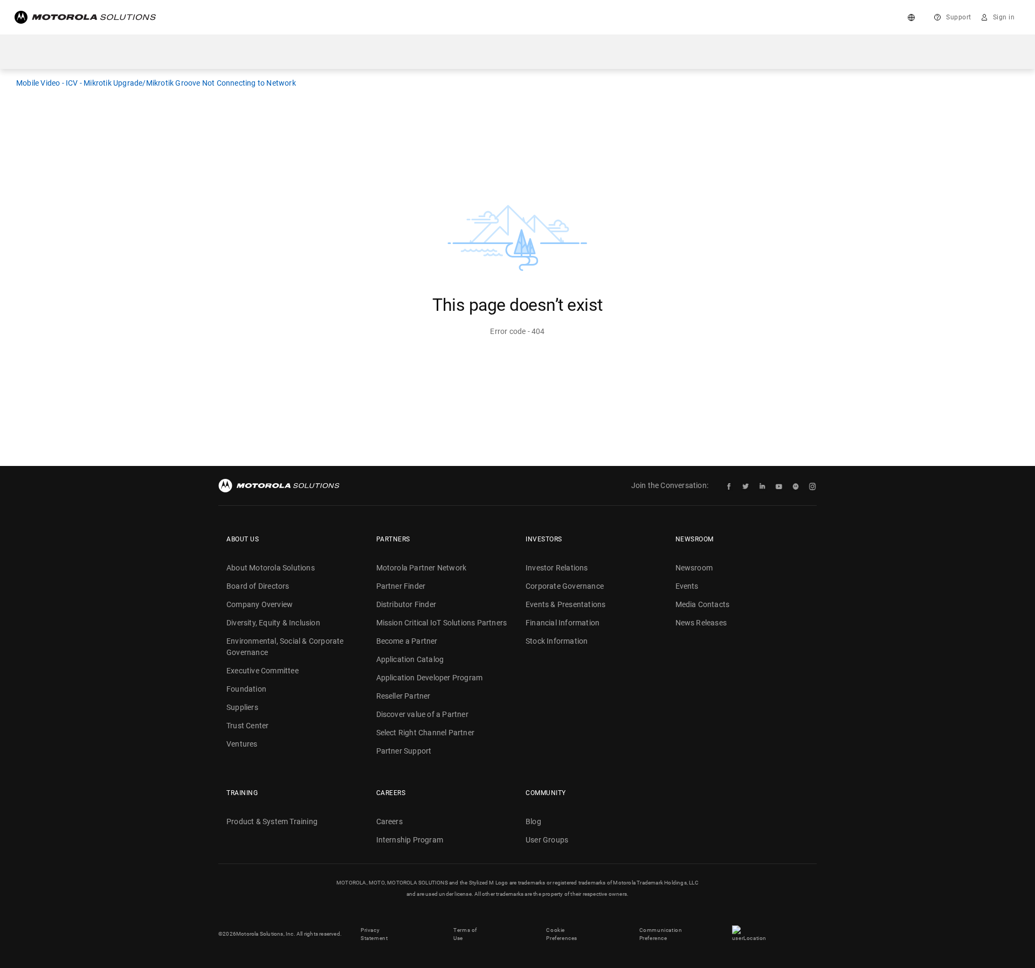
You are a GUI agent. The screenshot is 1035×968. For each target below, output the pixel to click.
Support (958, 17)
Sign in (1004, 17)
